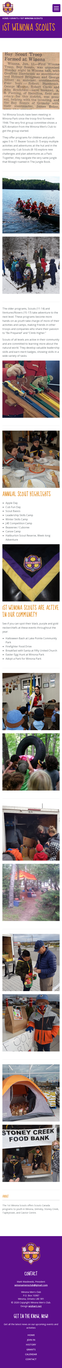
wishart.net (35, 1306)
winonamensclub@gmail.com (31, 1285)
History (31, 1344)
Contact (31, 1359)
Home (5, 18)
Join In (31, 1339)
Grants (14, 18)
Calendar (31, 1354)
